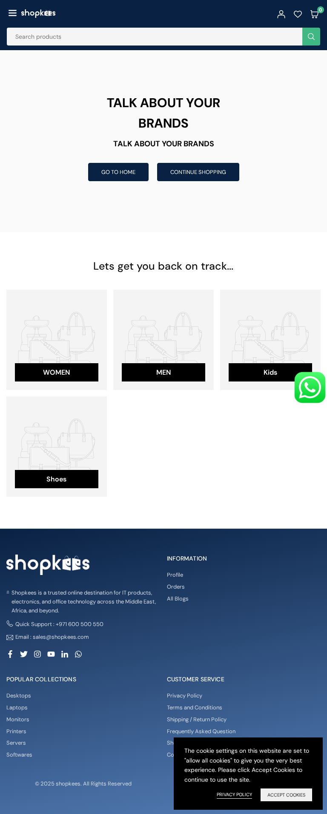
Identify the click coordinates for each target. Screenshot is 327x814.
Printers (16, 731)
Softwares (19, 754)
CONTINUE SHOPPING (198, 172)
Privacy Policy (184, 695)
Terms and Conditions (194, 707)
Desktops (18, 695)
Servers (16, 742)
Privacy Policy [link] (234, 794)
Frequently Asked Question (201, 731)
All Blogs (178, 598)
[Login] (281, 14)
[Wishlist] (298, 14)
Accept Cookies (286, 795)
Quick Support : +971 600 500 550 (59, 624)
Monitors (17, 719)
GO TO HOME (118, 172)
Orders (176, 586)
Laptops (17, 707)
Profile (175, 574)
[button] (12, 13)
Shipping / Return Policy (197, 719)
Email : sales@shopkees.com (52, 637)
